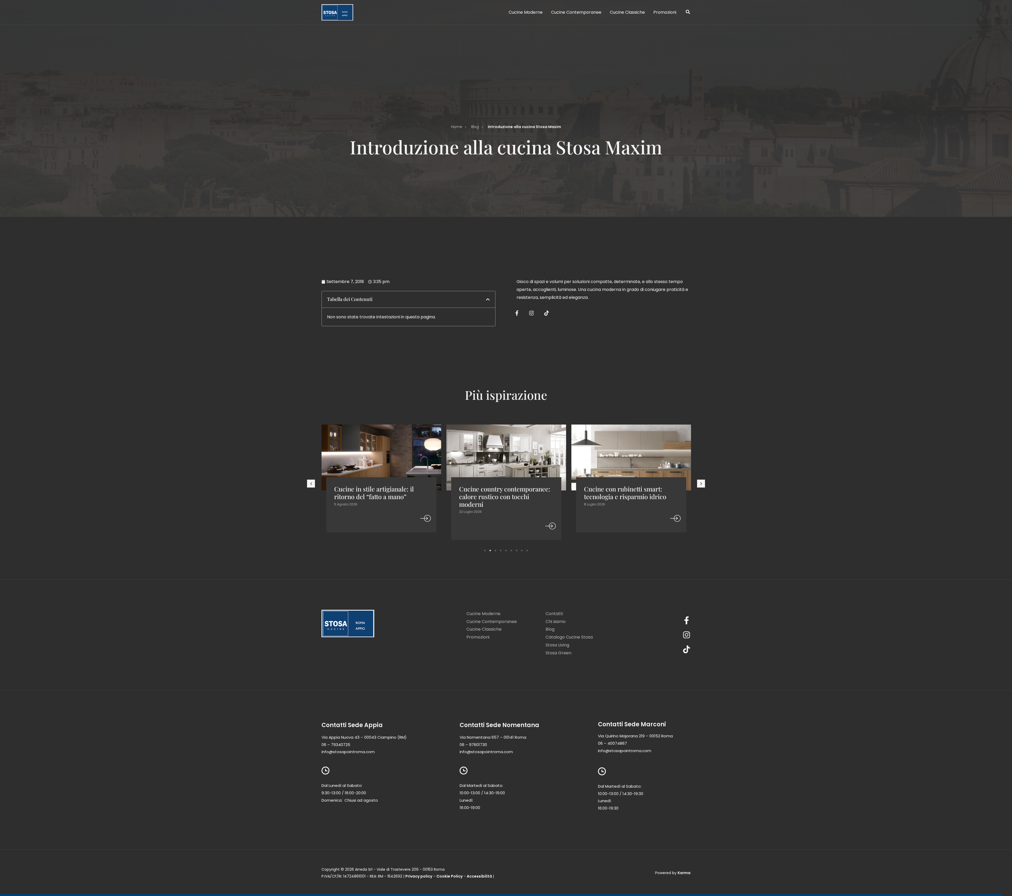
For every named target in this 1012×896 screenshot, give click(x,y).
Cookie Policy (449, 876)
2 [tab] (490, 550)
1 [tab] (485, 550)
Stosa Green (558, 653)
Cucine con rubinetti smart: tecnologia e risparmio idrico (500, 493)
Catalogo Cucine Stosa (569, 637)
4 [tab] (500, 550)
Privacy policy (418, 876)
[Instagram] (657, 635)
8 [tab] (521, 550)
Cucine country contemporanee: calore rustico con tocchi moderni (379, 496)
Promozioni (477, 637)
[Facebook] (657, 620)
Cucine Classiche (484, 629)
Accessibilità (479, 876)
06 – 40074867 (612, 743)
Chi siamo (556, 622)
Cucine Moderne (483, 614)
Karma (684, 872)
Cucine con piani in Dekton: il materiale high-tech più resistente (626, 496)
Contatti (554, 614)
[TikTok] (657, 649)
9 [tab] (527, 550)
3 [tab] (495, 550)
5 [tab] (506, 550)
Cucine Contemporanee (491, 622)
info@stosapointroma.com (348, 751)
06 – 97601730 (473, 744)
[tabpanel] (381, 484)
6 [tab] (511, 550)
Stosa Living (557, 645)
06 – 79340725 (336, 744)
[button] (688, 12)
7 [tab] (516, 550)
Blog (550, 629)
